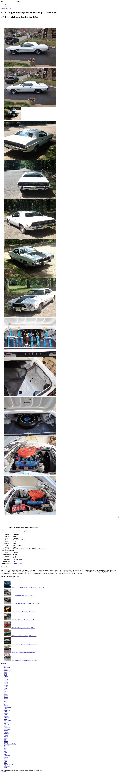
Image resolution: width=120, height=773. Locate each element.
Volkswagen (7, 766)
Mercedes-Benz (8, 720)
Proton (5, 738)
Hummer (6, 695)
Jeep (5, 702)
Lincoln (6, 713)
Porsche (6, 736)
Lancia (5, 708)
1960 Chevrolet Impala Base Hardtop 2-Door (23, 628)
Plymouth (6, 733)
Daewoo (6, 682)
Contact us (3, 771)
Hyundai (6, 697)
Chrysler (6, 679)
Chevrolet (6, 678)
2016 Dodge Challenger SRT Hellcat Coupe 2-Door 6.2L (26, 603)
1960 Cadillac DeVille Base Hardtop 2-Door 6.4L (24, 660)
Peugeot (6, 732)
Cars (5, 4)
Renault (6, 742)
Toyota (6, 761)
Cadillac (6, 676)
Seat (5, 749)
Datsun (6, 685)
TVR (5, 763)
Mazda (5, 719)
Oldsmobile (7, 727)
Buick (5, 675)
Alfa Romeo (7, 667)
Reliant (6, 741)
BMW (5, 673)
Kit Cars (6, 705)
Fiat (5, 689)
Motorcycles (7, 6)
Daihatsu (6, 683)
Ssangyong (7, 755)
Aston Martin (7, 670)
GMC (5, 692)
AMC (5, 669)
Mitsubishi (6, 724)
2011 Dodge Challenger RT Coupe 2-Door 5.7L (23, 652)
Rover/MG (7, 745)
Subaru (6, 757)
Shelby (6, 751)
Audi (5, 672)
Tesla (5, 760)
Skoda (5, 752)
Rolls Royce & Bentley (10, 744)
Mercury (6, 722)
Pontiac (6, 735)
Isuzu (5, 700)
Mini (5, 723)
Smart (5, 754)
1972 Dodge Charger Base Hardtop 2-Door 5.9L (24, 644)
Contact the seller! (18, 563)
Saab (5, 746)
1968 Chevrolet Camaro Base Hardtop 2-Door (23, 620)
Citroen (6, 680)
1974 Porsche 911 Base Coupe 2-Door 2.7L (22, 595)
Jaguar (5, 701)
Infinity (6, 698)
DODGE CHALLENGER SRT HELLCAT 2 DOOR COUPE (27, 587)
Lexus (5, 711)
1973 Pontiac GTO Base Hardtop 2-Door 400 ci (23, 636)
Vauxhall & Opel (8, 764)
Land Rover (7, 710)
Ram (5, 739)
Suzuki (6, 758)
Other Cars (7, 729)
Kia (5, 704)
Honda (5, 694)
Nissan (5, 726)
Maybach (6, 717)
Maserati (6, 716)
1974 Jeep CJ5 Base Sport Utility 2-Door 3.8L (23, 611)
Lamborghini (7, 707)
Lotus (5, 714)
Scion (5, 748)
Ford (5, 691)
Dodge (5, 686)
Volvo (5, 767)
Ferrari (5, 688)
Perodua (6, 730)
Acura (5, 666)
